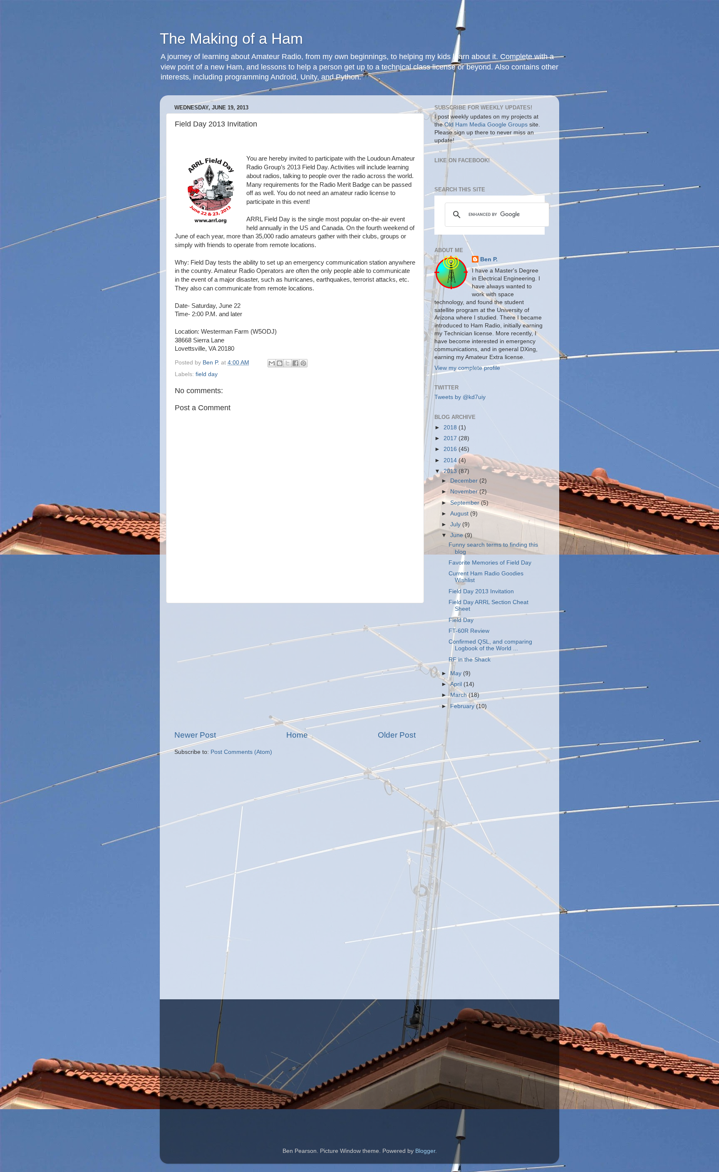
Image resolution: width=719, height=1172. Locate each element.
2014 (451, 460)
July (456, 524)
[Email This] (272, 363)
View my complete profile (467, 368)
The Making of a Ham (231, 38)
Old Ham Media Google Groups (486, 124)
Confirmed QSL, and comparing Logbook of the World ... (490, 645)
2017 (451, 438)
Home (297, 735)
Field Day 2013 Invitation (481, 591)
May (456, 673)
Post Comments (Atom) (241, 752)
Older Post (397, 735)
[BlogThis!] (279, 363)
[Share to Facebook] (295, 363)
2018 (451, 427)
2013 (451, 471)
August (460, 513)
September (465, 503)
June (457, 535)
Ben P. (489, 259)
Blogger (425, 1151)
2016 (451, 449)
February (463, 706)
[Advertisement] (295, 666)
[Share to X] (287, 363)
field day (207, 374)
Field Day (461, 620)
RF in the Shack (470, 660)
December (464, 481)
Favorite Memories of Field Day (490, 563)
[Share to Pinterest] (303, 363)
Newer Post (195, 735)
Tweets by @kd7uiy (460, 397)
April (457, 684)
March (459, 695)
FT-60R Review (469, 631)
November (464, 491)
